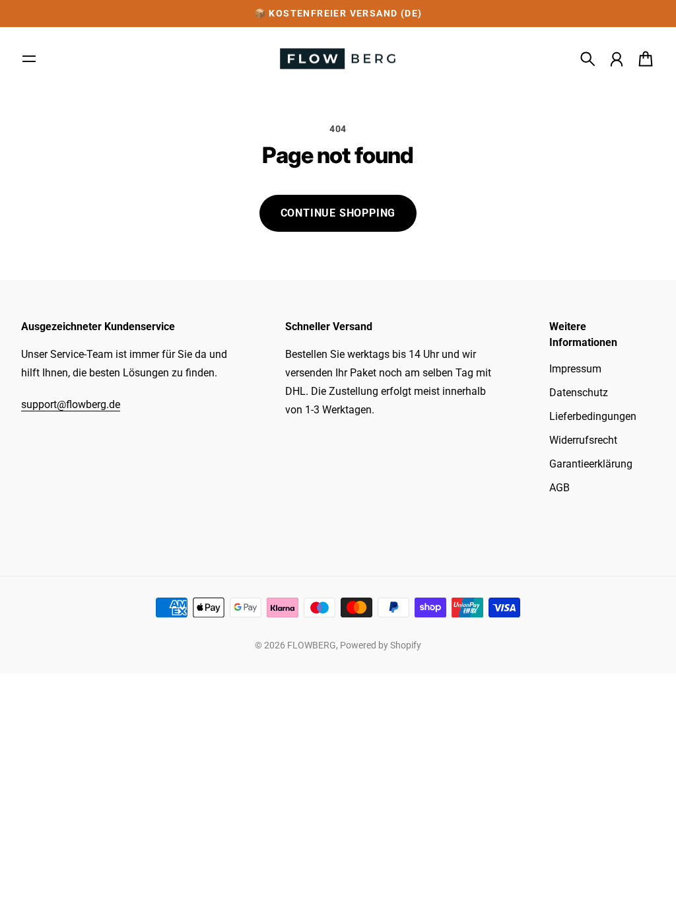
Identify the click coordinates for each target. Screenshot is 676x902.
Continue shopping (338, 213)
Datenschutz (578, 392)
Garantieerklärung (590, 464)
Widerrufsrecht (583, 440)
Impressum (575, 369)
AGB (559, 487)
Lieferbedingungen (592, 416)
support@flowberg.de (70, 404)
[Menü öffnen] (29, 59)
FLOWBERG (311, 645)
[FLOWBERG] (338, 59)
